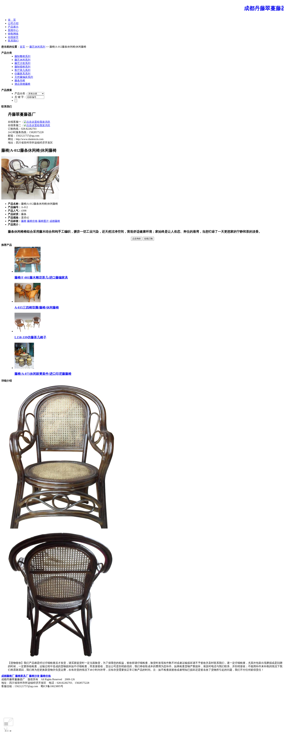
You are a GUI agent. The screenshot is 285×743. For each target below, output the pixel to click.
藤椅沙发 (34, 675)
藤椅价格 (32, 221)
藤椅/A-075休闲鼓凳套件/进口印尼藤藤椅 (43, 373)
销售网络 (13, 33)
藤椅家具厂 (21, 675)
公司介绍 (13, 23)
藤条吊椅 (20, 80)
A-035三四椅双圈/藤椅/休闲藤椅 (37, 307)
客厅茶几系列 (22, 70)
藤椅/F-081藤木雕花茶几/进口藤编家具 (41, 277)
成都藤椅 (54, 221)
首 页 (12, 19)
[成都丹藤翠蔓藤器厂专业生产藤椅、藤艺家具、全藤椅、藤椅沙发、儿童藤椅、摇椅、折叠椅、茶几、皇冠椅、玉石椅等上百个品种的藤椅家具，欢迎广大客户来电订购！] (142, 14)
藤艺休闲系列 (37, 46)
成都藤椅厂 (8, 675)
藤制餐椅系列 (22, 56)
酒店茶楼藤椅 (22, 84)
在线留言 (13, 37)
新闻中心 (13, 30)
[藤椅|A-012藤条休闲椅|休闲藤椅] (30, 198)
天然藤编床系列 (24, 77)
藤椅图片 (43, 221)
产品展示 (13, 26)
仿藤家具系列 (22, 73)
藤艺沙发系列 (22, 63)
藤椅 (23, 221)
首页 (22, 46)
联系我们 (13, 40)
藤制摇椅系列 (22, 66)
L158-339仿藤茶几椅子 (30, 337)
